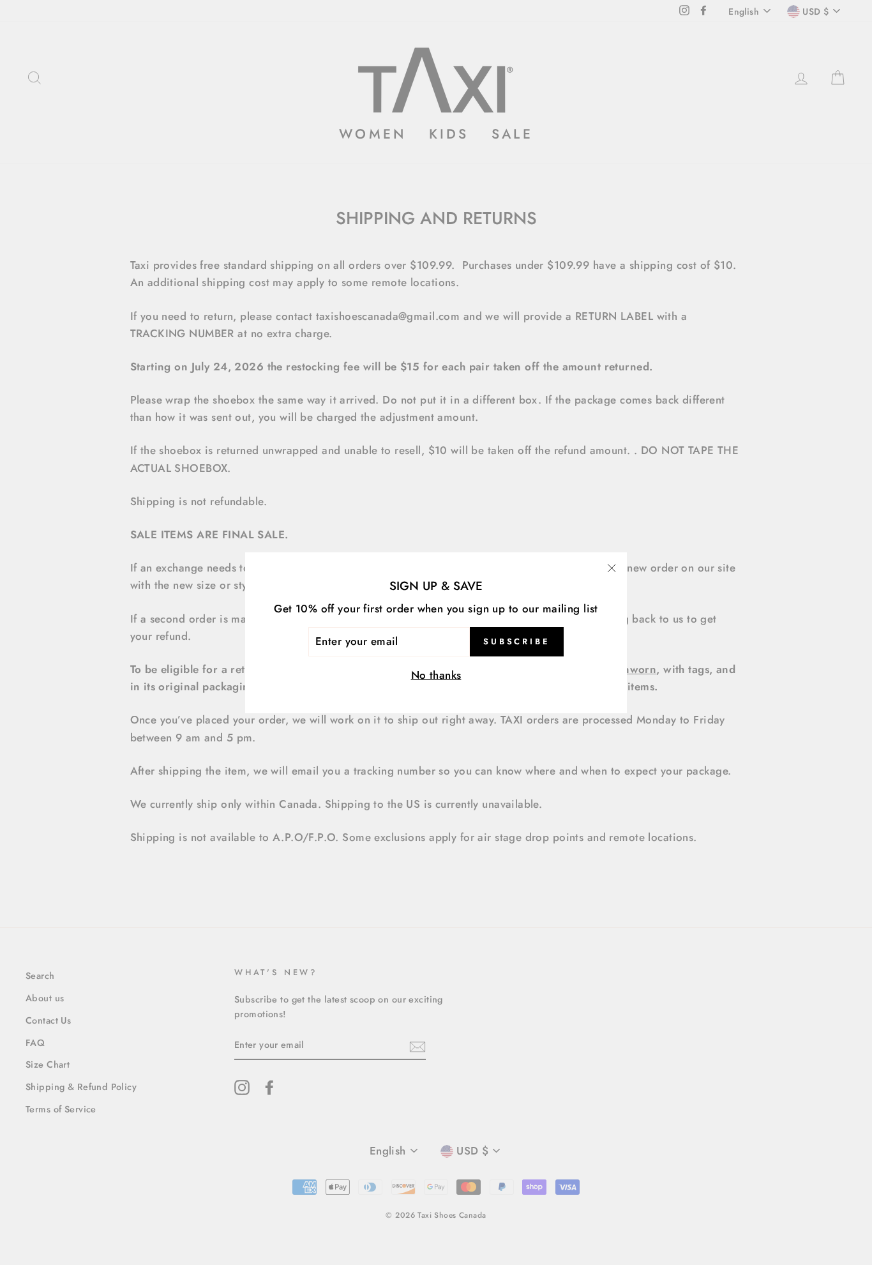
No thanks (436, 674)
